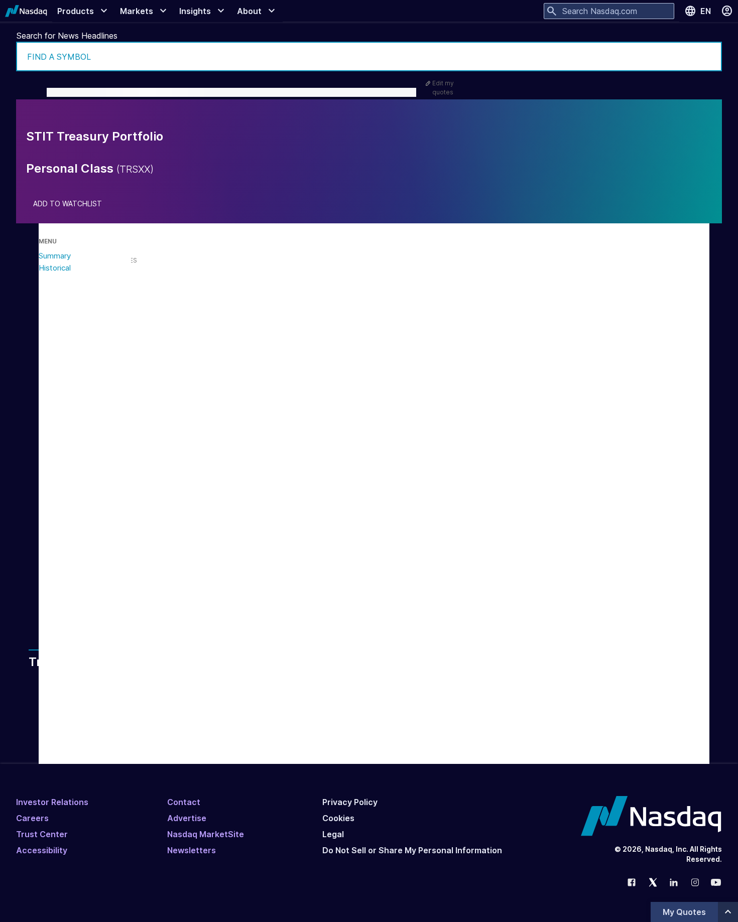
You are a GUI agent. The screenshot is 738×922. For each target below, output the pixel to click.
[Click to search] (707, 56)
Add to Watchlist (67, 203)
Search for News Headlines (67, 36)
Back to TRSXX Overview (137, 595)
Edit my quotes (443, 87)
